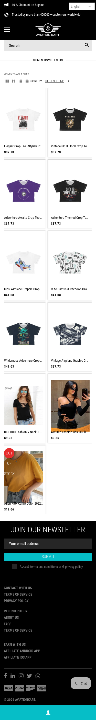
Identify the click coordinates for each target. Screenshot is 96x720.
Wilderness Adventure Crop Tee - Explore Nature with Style (23, 360)
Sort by (36, 81)
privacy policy (74, 567)
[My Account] (48, 712)
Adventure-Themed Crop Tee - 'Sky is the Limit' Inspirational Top (70, 218)
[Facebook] (5, 676)
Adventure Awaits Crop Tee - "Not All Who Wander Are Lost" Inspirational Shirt (23, 218)
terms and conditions (44, 567)
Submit (48, 556)
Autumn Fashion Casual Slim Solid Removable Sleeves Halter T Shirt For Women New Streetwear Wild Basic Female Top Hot (70, 432)
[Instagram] (21, 676)
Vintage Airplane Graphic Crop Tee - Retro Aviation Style (70, 360)
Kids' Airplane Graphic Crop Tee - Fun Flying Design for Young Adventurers (23, 289)
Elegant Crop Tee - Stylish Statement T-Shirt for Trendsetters (23, 146)
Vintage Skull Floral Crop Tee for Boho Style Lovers (70, 146)
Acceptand (51, 567)
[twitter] (29, 676)
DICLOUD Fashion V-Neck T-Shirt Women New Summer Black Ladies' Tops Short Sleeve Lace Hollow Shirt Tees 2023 (23, 432)
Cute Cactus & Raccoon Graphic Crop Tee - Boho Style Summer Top (70, 289)
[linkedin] (12, 676)
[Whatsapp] (37, 676)
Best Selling (54, 81)
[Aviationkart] (48, 30)
